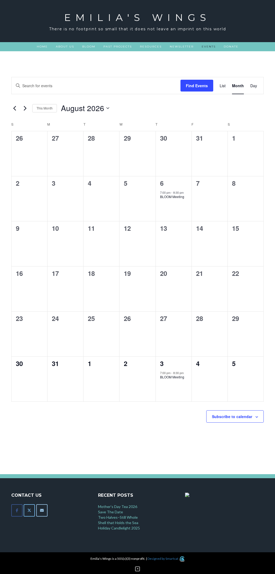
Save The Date (110, 512)
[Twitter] (29, 510)
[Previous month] (14, 108)
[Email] (42, 510)
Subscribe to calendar (232, 416)
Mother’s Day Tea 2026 (117, 506)
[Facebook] (17, 510)
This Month (45, 108)
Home (42, 46)
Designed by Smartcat (163, 559)
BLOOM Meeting (172, 196)
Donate (231, 46)
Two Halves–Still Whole (118, 517)
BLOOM (88, 46)
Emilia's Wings (137, 17)
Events (209, 46)
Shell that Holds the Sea (118, 522)
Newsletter (182, 46)
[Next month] (25, 108)
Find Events (197, 85)
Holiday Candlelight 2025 (119, 528)
